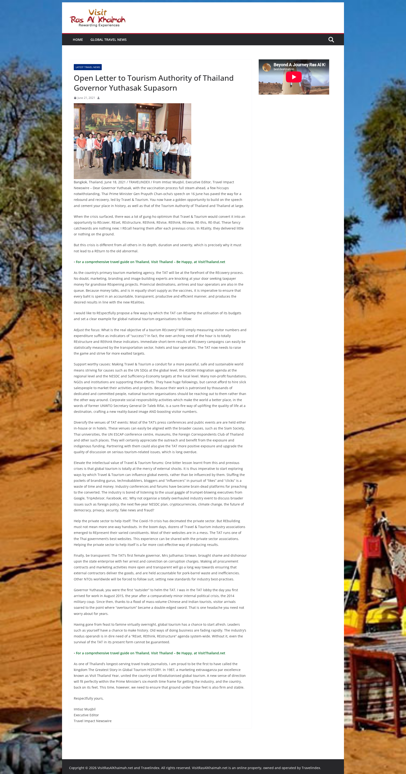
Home (78, 39)
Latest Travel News (88, 67)
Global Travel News (108, 39)
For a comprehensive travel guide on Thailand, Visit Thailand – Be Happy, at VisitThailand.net (150, 262)
